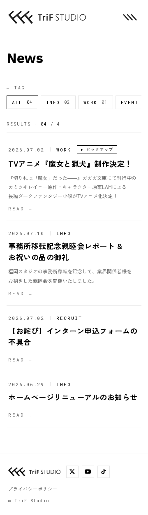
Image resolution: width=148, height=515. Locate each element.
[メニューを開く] (130, 17)
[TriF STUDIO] (47, 17)
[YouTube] (88, 472)
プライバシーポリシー (33, 488)
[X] (72, 472)
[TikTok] (103, 472)
